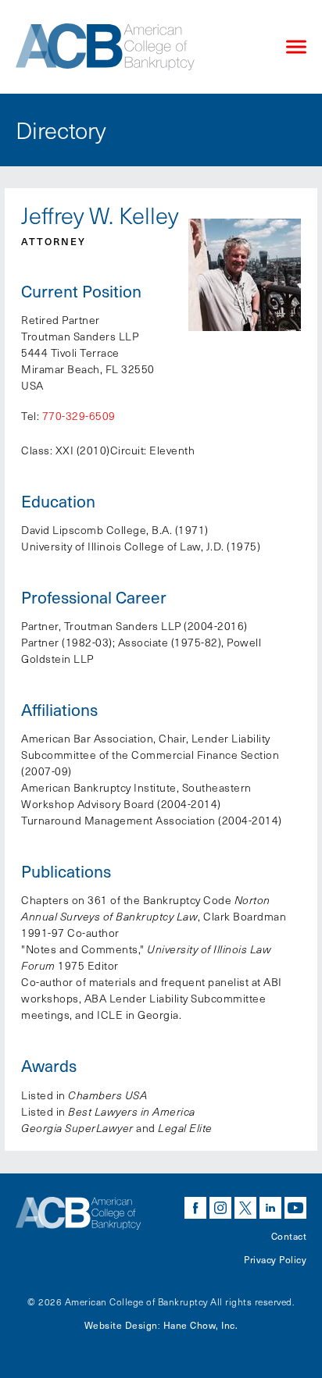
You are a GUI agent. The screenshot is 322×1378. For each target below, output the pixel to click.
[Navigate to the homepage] (137, 46)
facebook (195, 1208)
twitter (245, 1208)
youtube (295, 1208)
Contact (289, 1236)
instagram (220, 1208)
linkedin (270, 1208)
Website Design (121, 1325)
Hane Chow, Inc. (200, 1325)
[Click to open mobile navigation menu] (296, 47)
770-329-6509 (79, 415)
